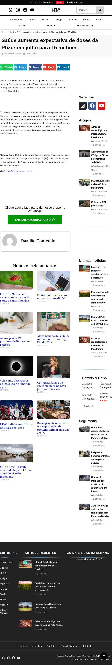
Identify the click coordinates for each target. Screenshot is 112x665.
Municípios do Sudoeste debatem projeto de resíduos (47, 565)
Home (4, 32)
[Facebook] (25, 10)
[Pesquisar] (100, 9)
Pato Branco (6, 562)
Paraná (3, 588)
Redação (96, 306)
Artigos (3, 578)
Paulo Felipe (98, 281)
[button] (6, 67)
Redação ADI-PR (100, 141)
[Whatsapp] (10, 10)
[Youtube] (32, 10)
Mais (2, 604)
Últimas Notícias (4, 611)
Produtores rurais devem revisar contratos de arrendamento (47, 586)
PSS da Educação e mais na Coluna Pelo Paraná (100, 184)
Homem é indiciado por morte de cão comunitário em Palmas (99, 484)
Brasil (11, 32)
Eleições (4, 573)
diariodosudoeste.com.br (19, 171)
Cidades (4, 567)
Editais (3, 599)
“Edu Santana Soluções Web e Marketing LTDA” (90, 659)
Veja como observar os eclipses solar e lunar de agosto (15, 384)
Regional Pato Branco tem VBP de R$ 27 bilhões (99, 320)
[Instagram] (18, 10)
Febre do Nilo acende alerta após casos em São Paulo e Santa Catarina (15, 297)
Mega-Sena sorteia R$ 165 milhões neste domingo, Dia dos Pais (53, 339)
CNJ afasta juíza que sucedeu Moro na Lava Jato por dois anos (51, 386)
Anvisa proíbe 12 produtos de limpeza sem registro (16, 341)
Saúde (3, 594)
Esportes (4, 583)
